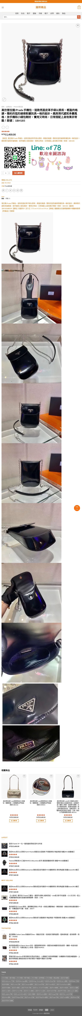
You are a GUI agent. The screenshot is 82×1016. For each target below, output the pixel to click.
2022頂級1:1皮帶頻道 (38, 978)
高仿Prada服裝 (64, 997)
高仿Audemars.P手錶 (8, 981)
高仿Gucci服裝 (74, 987)
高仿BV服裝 (5, 984)
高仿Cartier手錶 (15, 984)
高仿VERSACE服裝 (7, 1000)
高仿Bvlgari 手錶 (74, 981)
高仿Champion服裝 (27, 984)
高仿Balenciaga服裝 (22, 981)
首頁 (17, 13)
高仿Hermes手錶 (17, 991)
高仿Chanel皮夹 (50, 984)
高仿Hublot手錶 (51, 991)
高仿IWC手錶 (62, 991)
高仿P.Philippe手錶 (17, 997)
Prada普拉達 (18, 107)
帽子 (46, 13)
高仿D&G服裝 (6, 987)
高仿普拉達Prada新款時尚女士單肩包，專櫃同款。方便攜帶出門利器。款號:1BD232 (14, 803)
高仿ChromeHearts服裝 (63, 984)
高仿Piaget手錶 (54, 997)
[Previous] (1, 800)
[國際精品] (41, 7)
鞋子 (28, 13)
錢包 (58, 13)
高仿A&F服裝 (65, 978)
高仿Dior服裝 (16, 987)
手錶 (40, 13)
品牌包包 (9, 107)
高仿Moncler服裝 (42, 994)
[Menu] (3, 7)
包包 (22, 13)
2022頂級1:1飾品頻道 (52, 978)
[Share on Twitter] (10, 190)
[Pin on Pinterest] (17, 190)
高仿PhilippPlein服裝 (42, 997)
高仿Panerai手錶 (29, 997)
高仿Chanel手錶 (39, 984)
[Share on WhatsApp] (3, 190)
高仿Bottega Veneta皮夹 (36, 981)
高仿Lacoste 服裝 (73, 991)
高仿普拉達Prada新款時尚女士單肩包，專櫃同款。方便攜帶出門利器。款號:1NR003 (41, 803)
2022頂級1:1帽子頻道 (23, 978)
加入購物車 (18, 173)
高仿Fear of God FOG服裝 (40, 987)
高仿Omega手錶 (53, 994)
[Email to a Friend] (14, 190)
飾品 (64, 13)
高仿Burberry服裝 (62, 981)
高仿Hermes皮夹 (40, 991)
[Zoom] (4, 99)
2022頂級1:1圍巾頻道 (8, 978)
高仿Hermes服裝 (29, 991)
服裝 (34, 13)
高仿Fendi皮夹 (64, 987)
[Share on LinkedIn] (21, 190)
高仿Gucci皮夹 (6, 991)
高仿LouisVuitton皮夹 (20, 994)
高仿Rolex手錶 (75, 997)
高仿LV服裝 (31, 994)
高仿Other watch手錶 (66, 994)
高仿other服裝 (6, 997)
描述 (3, 198)
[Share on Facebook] (7, 190)
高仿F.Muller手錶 (26, 987)
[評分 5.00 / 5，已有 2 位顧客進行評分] (41, 131)
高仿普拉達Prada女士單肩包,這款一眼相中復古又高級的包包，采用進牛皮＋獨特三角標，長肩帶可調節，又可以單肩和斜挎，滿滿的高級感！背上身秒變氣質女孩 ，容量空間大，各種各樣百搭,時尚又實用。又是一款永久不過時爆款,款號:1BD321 (68, 806)
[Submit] (78, 17)
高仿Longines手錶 (7, 994)
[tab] (3, 198)
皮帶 (52, 13)
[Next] (80, 800)
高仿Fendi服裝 (54, 987)
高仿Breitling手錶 (50, 981)
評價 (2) (8, 198)
